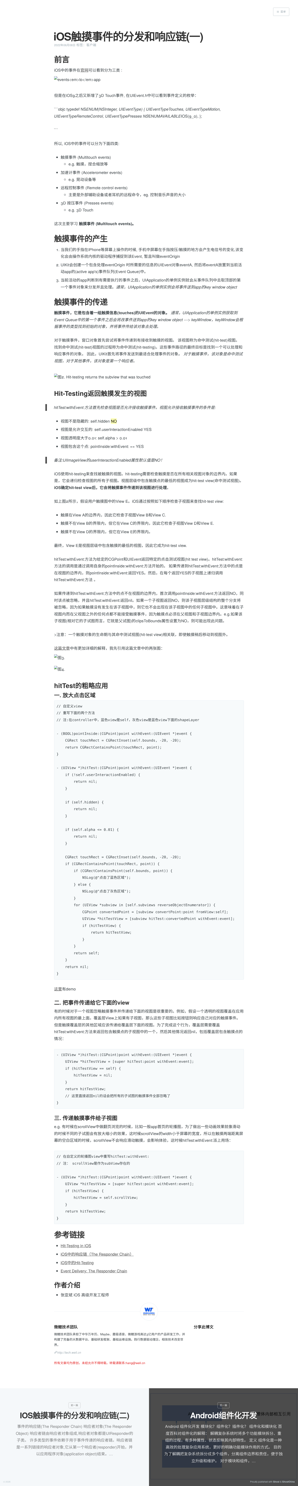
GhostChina (288, 1481)
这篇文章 (62, 648)
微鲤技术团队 (66, 1327)
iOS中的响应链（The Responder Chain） (97, 1254)
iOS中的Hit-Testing (77, 1262)
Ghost (276, 1481)
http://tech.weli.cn (69, 1352)
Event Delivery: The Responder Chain (94, 1271)
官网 (84, 70)
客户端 (91, 45)
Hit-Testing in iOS (76, 1245)
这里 (58, 989)
